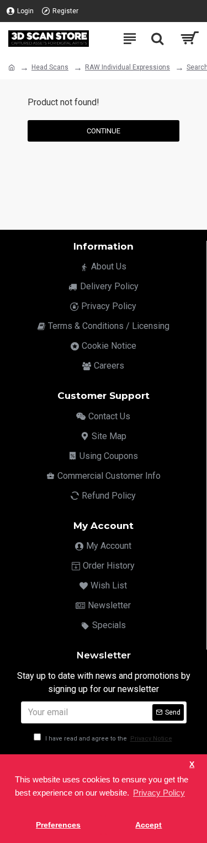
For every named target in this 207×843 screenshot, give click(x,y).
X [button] (191, 764)
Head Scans (49, 67)
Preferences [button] (58, 825)
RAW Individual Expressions (127, 67)
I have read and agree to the (108, 738)
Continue (103, 131)
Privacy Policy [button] (159, 792)
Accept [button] (148, 825)
